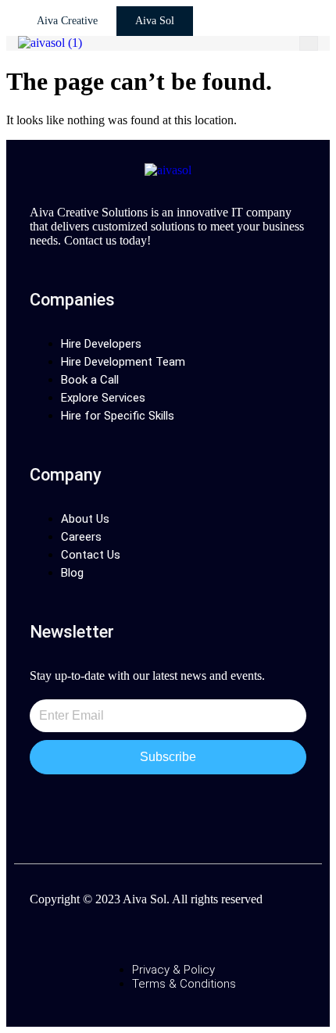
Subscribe (168, 756)
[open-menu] (308, 43)
